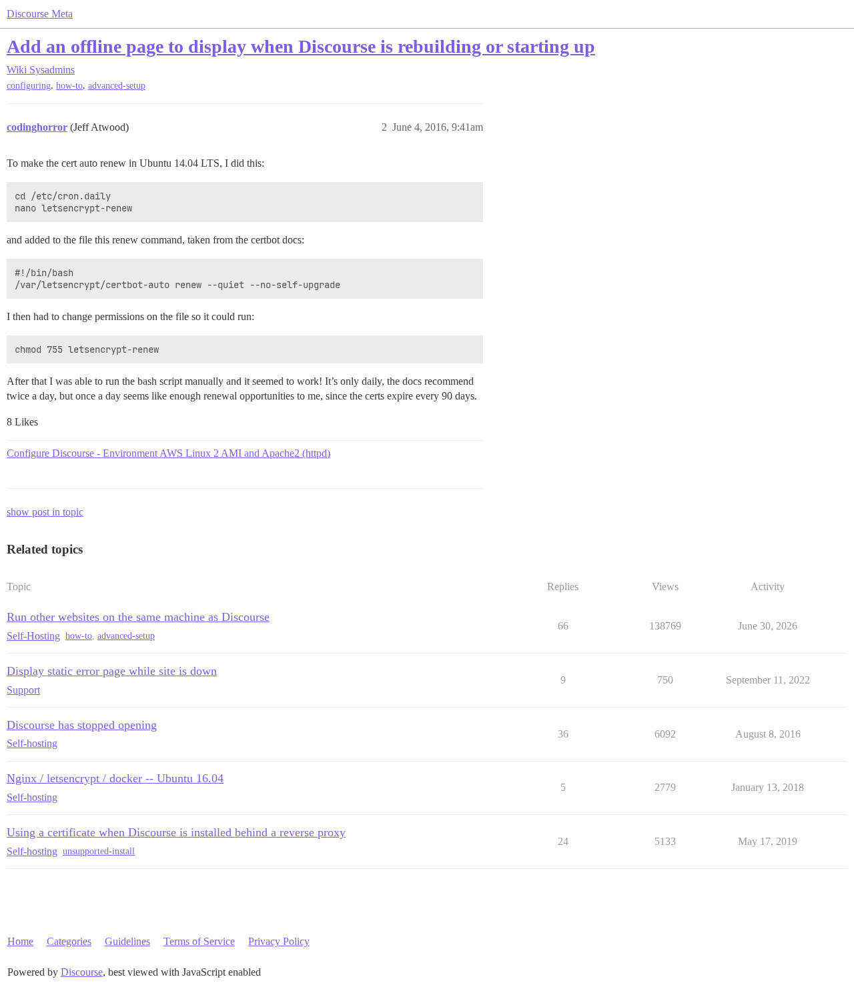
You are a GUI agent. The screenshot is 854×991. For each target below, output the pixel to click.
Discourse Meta (40, 13)
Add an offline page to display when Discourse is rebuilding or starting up (301, 46)
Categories (69, 941)
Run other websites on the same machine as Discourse (138, 617)
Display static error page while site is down (112, 671)
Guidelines (127, 941)
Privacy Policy (279, 941)
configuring (29, 86)
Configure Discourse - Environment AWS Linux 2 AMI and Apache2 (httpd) (168, 453)
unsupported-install (99, 851)
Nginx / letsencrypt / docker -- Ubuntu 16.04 (115, 778)
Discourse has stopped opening (82, 725)
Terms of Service (199, 941)
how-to (69, 86)
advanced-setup (116, 86)
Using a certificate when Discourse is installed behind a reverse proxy (176, 832)
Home (20, 941)
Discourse (82, 972)
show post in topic (45, 512)
